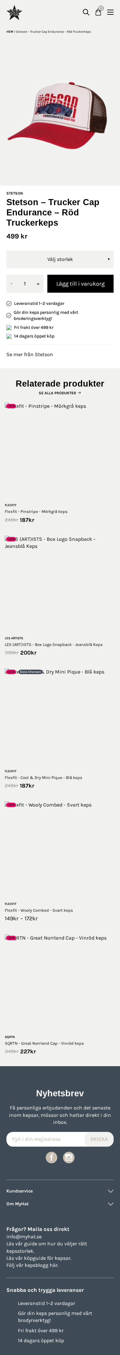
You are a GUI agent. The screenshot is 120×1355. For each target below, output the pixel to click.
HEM (9, 32)
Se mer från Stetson (29, 354)
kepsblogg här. (42, 1265)
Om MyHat (17, 1204)
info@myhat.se (24, 1237)
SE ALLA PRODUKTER (57, 393)
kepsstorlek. (20, 1251)
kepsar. (63, 1258)
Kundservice (19, 1191)
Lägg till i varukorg (80, 283)
